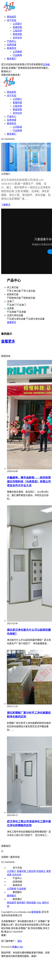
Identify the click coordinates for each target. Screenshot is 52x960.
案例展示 (11, 895)
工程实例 (17, 31)
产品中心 (11, 41)
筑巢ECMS (17, 947)
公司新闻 (17, 51)
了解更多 (5, 205)
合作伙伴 (17, 37)
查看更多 (11, 322)
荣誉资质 (17, 34)
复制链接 (36, 912)
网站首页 (11, 17)
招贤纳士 (41, 871)
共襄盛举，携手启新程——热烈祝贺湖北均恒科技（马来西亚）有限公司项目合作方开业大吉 (29, 481)
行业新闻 (17, 55)
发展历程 (17, 27)
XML (38, 902)
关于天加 (11, 20)
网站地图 (31, 902)
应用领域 (11, 44)
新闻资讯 (11, 48)
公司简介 (17, 24)
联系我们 (11, 58)
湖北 (19, 941)
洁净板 (46, 64)
